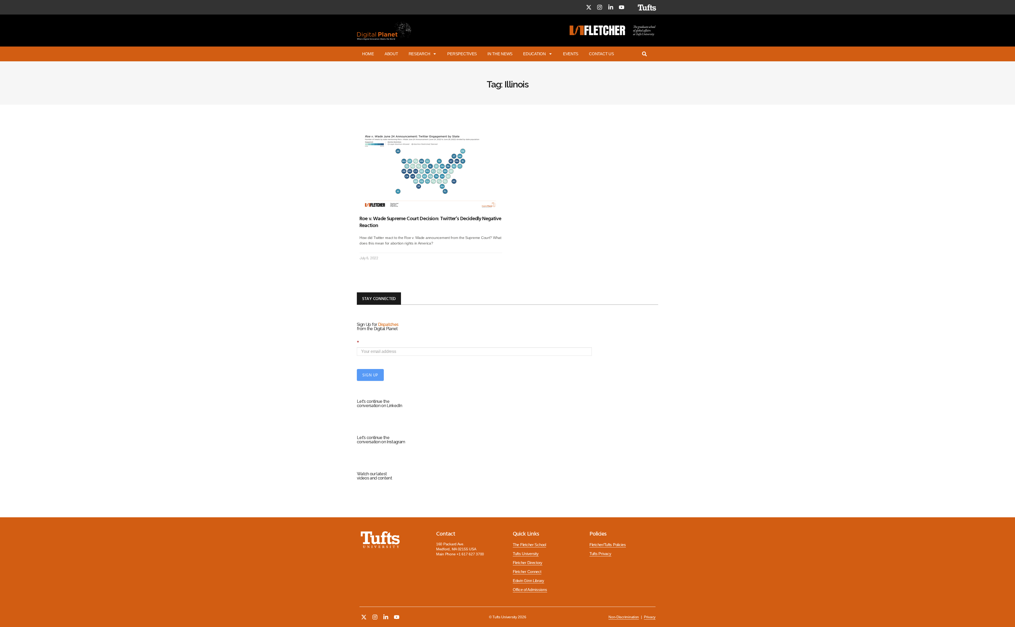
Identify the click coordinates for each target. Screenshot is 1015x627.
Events (570, 54)
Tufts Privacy (600, 554)
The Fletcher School (529, 545)
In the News (500, 54)
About (391, 54)
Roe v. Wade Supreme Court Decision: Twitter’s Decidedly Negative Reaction (430, 221)
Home (368, 54)
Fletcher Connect (527, 572)
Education (534, 54)
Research (419, 54)
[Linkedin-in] (610, 7)
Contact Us (601, 54)
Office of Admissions (530, 590)
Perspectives (462, 54)
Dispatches (388, 324)
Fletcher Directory (527, 563)
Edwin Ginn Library (528, 581)
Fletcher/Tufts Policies (607, 545)
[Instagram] (599, 7)
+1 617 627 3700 (470, 554)
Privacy (650, 617)
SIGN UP (370, 375)
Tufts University (526, 554)
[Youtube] (621, 7)
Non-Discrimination (623, 617)
